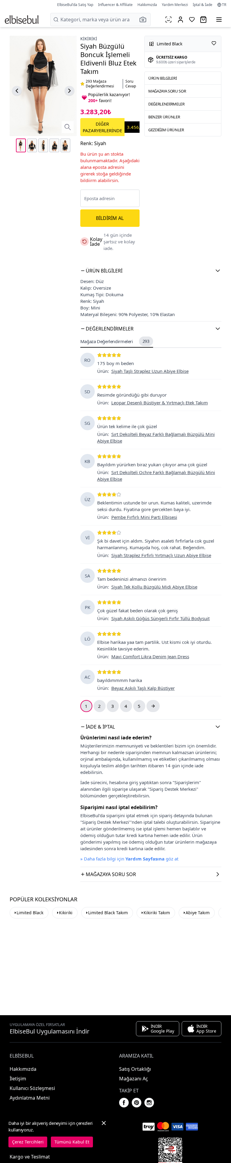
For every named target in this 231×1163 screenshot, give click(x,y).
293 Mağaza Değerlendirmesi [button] (100, 84)
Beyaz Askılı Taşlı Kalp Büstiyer (143, 688)
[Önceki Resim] (17, 91)
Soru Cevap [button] (130, 84)
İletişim (18, 1078)
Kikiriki (88, 38)
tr (224, 4)
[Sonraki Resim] (69, 91)
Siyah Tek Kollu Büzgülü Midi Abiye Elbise (154, 587)
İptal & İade (202, 4)
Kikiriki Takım (156, 912)
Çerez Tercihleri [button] (28, 1142)
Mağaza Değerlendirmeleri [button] (114, 341)
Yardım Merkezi (175, 4)
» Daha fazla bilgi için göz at (129, 859)
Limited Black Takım (108, 912)
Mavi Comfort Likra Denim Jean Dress (150, 656)
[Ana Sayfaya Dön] (21, 19)
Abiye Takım (198, 912)
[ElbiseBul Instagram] (149, 1102)
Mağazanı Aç (133, 1078)
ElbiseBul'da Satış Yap (75, 4)
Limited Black (30, 912)
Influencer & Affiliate (115, 4)
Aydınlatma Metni (30, 1097)
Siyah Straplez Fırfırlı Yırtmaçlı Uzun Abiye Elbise (161, 555)
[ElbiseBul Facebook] (124, 1102)
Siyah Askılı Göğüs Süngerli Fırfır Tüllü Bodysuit (160, 618)
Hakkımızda (147, 4)
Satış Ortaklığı (135, 1069)
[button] (144, 20)
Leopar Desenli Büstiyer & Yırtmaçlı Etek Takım (159, 403)
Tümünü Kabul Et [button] (71, 1142)
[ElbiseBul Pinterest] (136, 1102)
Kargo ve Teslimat (30, 1156)
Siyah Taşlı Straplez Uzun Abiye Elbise (150, 371)
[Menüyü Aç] (219, 19)
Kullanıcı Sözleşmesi (32, 1088)
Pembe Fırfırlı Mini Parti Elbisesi (144, 517)
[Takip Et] (213, 43)
